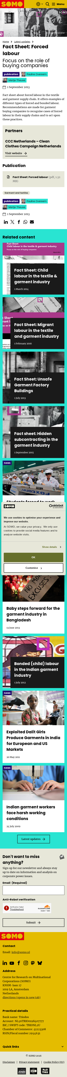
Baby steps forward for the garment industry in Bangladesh (33, 614)
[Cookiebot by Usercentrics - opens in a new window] (49, 506)
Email (15, 883)
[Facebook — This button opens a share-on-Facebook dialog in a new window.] (19, 222)
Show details (49, 547)
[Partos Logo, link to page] (45, 1071)
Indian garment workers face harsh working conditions (31, 812)
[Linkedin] (5, 963)
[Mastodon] (33, 963)
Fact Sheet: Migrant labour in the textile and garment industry (36, 330)
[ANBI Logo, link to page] (22, 1071)
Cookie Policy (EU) (54, 1062)
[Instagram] (26, 963)
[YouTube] (12, 963)
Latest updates (22, 41)
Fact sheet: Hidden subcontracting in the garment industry (36, 439)
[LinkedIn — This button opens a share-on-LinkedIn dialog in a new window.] (6, 222)
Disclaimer (9, 1062)
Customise (32, 567)
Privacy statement (29, 1062)
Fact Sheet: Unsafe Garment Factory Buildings (33, 384)
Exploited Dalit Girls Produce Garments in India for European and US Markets (33, 740)
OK (33, 557)
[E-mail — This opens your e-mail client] (32, 222)
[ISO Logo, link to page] (33, 1071)
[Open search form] (48, 4)
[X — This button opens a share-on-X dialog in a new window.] (12, 222)
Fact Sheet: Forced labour (30, 177)
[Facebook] (19, 963)
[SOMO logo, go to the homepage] (12, 4)
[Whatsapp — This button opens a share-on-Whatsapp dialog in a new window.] (25, 222)
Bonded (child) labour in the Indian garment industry (36, 669)
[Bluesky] (40, 963)
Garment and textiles (16, 192)
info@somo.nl (21, 952)
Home (6, 41)
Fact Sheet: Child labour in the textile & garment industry (35, 276)
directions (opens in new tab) (21, 997)
